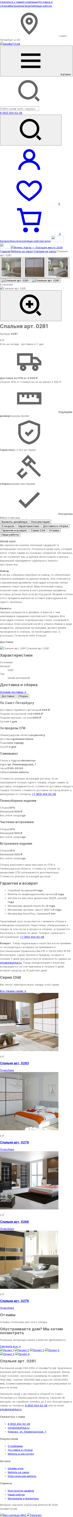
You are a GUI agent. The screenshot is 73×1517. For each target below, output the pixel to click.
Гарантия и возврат (14, 530)
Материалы (16, 5)
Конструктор (18, 241)
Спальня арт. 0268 (14, 1222)
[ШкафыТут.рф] (10, 43)
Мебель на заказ (22, 251)
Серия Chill (38, 530)
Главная (5, 251)
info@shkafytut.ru (11, 962)
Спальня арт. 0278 (14, 1142)
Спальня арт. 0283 (14, 1063)
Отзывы (54, 530)
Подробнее (7, 1070)
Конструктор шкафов (21, 1490)
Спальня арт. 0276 (14, 1301)
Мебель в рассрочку (21, 1453)
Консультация (40, 521)
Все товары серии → (13, 991)
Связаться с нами (11, 1)
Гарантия (29, 5)
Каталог (5, 241)
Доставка (8, 696)
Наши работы (43, 5)
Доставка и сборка (55, 526)
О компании (30, 1)
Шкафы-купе (16, 1468)
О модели (8, 526)
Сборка (23, 696)
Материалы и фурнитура (23, 1498)
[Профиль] (29, 173)
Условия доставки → (13, 691)
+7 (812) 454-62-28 (44, 794)
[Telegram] (34, 1515)
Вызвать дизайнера (14, 521)
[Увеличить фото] (31, 305)
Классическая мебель (22, 1476)
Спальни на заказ (45, 251)
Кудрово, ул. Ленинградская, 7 (27, 1431)
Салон (47, 241)
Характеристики (28, 526)
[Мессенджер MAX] (13, 1515)
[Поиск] (31, 130)
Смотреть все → (10, 1346)
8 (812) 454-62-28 (11, 112)
